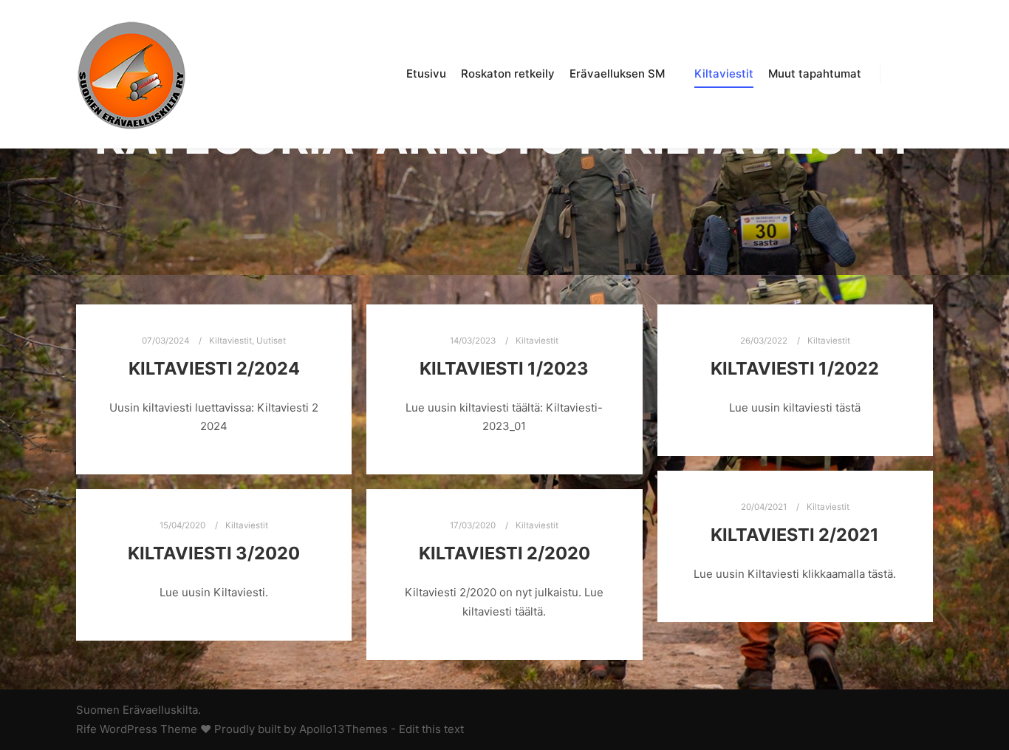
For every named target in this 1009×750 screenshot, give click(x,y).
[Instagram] (923, 73)
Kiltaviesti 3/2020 (214, 553)
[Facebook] (901, 73)
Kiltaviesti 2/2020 (504, 553)
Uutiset (271, 340)
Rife (86, 729)
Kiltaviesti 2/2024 (214, 368)
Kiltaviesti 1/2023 (504, 368)
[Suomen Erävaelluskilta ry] (131, 74)
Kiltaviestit (230, 340)
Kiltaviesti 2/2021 (795, 534)
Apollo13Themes (343, 729)
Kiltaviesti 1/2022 (795, 368)
